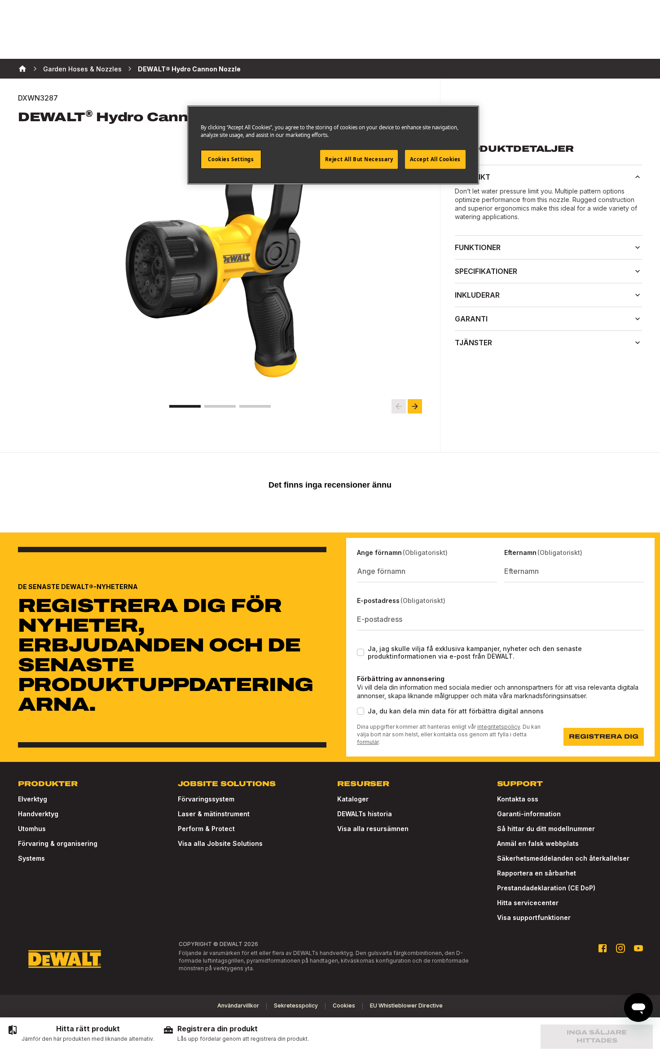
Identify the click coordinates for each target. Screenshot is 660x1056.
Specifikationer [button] (486, 271)
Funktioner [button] (478, 247)
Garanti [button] (471, 318)
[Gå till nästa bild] (415, 406)
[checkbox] (360, 652)
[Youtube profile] (638, 948)
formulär (367, 742)
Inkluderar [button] (477, 294)
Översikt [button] (472, 176)
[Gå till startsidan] (64, 959)
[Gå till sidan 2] (220, 406)
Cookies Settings (231, 159)
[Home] (22, 68)
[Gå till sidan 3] (255, 406)
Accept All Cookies (435, 159)
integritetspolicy (498, 726)
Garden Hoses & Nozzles (82, 69)
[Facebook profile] (602, 948)
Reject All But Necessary (359, 159)
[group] (80, 1034)
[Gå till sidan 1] (185, 406)
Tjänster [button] (473, 342)
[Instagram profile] (620, 948)
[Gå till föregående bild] (399, 406)
